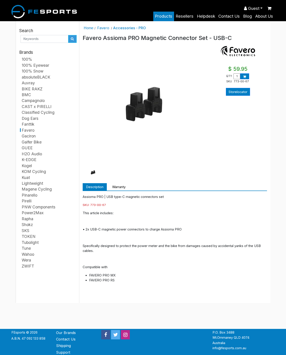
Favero (103, 28)
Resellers (184, 16)
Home (88, 28)
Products (163, 16)
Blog (247, 16)
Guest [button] (253, 8)
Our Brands (66, 332)
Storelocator (238, 92)
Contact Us (229, 16)
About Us (264, 16)
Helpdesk (206, 16)
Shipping (63, 345)
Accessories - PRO (129, 28)
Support (63, 352)
